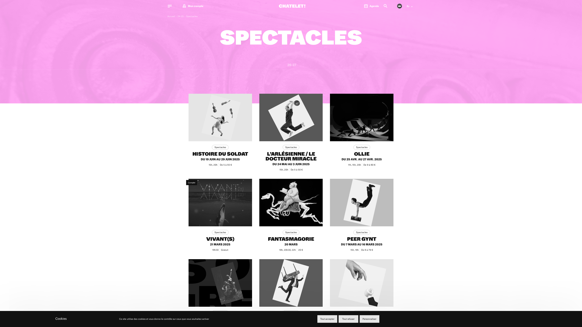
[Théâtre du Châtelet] (292, 6)
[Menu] (169, 6)
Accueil (171, 16)
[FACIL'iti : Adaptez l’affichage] (399, 6)
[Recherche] (385, 6)
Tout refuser (348, 318)
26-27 (291, 65)
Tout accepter (327, 318)
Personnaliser (369, 318)
